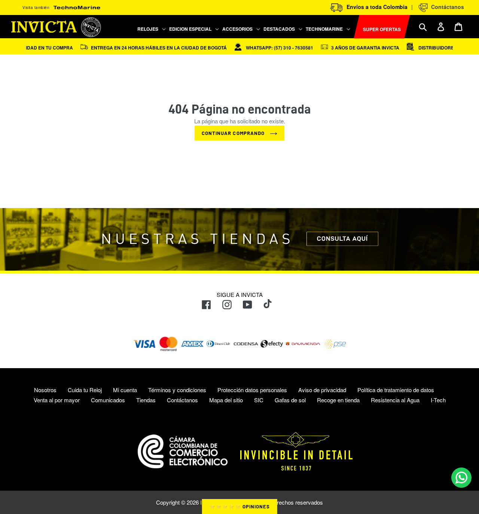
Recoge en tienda (338, 400)
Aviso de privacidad (322, 390)
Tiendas (146, 400)
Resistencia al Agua (395, 400)
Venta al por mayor (57, 400)
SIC (258, 400)
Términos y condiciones (177, 390)
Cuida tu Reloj (85, 390)
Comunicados (108, 400)
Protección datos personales (252, 390)
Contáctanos (446, 6)
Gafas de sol (290, 400)
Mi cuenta (125, 390)
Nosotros (45, 390)
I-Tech (438, 400)
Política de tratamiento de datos (395, 390)
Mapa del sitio (226, 400)
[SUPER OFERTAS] (352, 27)
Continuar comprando (234, 133)
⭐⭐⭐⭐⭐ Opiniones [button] (239, 507)
